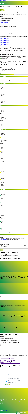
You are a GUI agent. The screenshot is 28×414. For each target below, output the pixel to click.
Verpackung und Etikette (4, 118)
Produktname (2, 110)
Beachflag (2, 182)
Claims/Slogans (3, 111)
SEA (2, 229)
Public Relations (3, 137)
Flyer (2, 147)
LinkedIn (2, 206)
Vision (2, 87)
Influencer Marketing (3, 225)
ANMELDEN (7, 384)
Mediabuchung (3, 102)
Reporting (2, 215)
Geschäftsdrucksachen (4, 140)
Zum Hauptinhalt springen (3, 0)
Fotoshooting (2, 221)
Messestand (2, 171)
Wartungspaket (3, 194)
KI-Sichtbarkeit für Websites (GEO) (5, 232)
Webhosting (2, 193)
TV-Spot (2, 168)
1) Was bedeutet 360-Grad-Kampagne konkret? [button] (7, 358)
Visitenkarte (2, 141)
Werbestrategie (3, 94)
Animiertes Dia (3, 162)
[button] (0, 296)
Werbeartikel (2, 185)
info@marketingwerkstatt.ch (4, 405)
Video (2, 222)
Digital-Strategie (3, 95)
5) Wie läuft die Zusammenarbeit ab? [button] (5, 361)
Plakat (2, 158)
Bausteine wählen (2, 9)
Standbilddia (2, 161)
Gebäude (2, 124)
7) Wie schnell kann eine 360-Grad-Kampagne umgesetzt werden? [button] (10, 363)
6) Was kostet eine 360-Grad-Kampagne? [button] (6, 362)
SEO (2, 228)
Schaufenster (2, 125)
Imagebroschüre (3, 144)
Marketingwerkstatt (5, 410)
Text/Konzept (3, 218)
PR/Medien (2, 133)
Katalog (2, 148)
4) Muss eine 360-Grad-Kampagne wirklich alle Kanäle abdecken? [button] (10, 360)
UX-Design (2, 199)
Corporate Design (3, 117)
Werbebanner (2, 178)
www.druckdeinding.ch (4, 239)
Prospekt (2, 152)
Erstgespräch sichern (2, 10)
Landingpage (2, 198)
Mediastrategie (3, 101)
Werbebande (2, 177)
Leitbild (2, 88)
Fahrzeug (2, 121)
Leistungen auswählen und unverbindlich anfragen (6, 22)
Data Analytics (3, 214)
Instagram (2, 205)
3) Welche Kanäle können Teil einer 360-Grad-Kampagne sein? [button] (9, 359)
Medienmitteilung (3, 134)
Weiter (2, 249)
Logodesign (2, 114)
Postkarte (2, 151)
